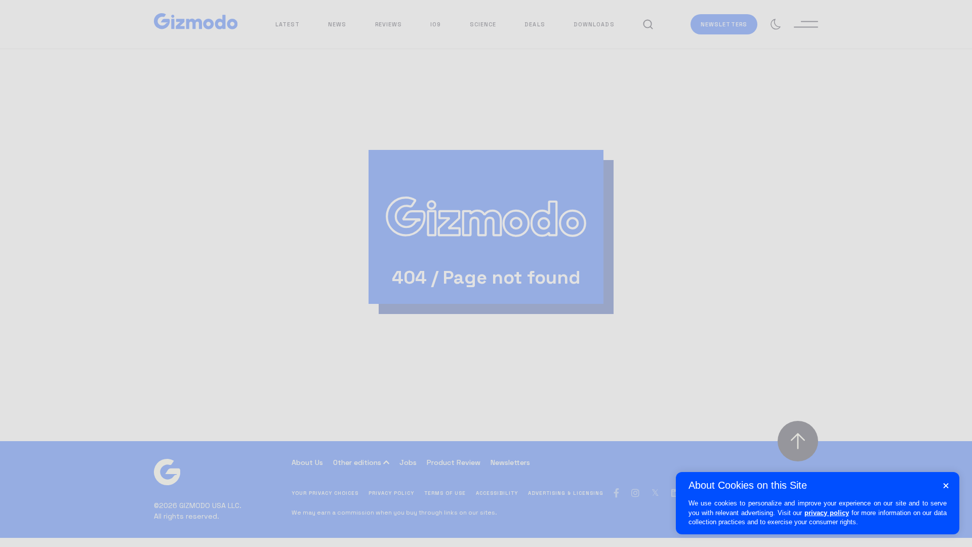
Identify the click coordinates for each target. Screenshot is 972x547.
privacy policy (826, 513)
